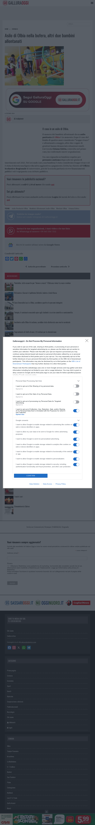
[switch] (76, 386)
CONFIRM (31, 476)
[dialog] (47, 412)
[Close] (87, 341)
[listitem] (47, 381)
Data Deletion (34, 484)
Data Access (47, 484)
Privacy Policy (61, 484)
